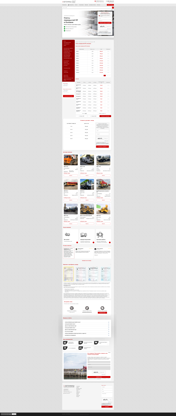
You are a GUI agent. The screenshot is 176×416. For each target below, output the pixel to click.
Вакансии (86, 4)
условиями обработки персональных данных (104, 32)
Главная (77, 387)
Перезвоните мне (102, 312)
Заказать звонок (110, 4)
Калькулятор (71, 4)
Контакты (98, 4)
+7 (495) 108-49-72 (110, 1)
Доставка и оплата (92, 4)
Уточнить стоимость (102, 146)
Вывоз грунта (66, 76)
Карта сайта (78, 395)
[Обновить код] (105, 26)
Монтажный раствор (67, 42)
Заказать (70, 175)
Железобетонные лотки (68, 58)
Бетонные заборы (67, 56)
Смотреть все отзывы (87, 260)
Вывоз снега (66, 75)
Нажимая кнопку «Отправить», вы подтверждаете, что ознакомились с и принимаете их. (104, 32)
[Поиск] (113, 8)
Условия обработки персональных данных (84, 414)
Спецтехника (81, 4)
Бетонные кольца (67, 52)
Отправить (107, 406)
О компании (64, 4)
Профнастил (66, 62)
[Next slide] (110, 245)
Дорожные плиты (67, 49)
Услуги (76, 4)
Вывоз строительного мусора (67, 80)
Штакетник (65, 65)
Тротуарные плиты (67, 68)
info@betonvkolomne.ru (66, 92)
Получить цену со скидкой (105, 22)
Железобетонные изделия (68, 48)
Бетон (65, 41)
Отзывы (77, 394)
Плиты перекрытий (67, 55)
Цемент (65, 45)
